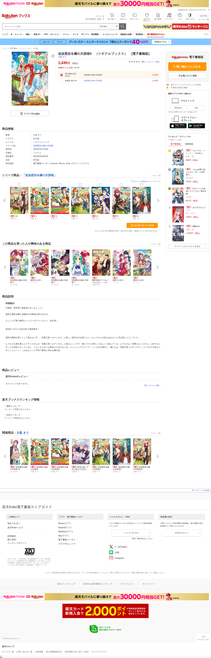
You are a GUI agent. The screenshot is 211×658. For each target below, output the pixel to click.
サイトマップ (148, 584)
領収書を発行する (181, 533)
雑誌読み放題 (126, 34)
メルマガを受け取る (131, 533)
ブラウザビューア (67, 544)
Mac (196, 108)
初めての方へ (13, 523)
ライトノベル (25, 48)
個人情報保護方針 (54, 652)
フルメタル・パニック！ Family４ (195, 151)
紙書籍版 (189, 144)
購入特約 (11, 539)
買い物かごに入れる (188, 66)
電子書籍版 (176, 144)
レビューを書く (154, 62)
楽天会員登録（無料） (94, 19)
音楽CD (37, 34)
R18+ (206, 34)
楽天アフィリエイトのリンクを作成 (186, 85)
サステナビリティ (100, 652)
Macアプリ (63, 535)
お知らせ (123, 19)
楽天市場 (203, 16)
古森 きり (62, 57)
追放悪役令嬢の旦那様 (43, 145)
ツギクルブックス (41, 142)
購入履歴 (157, 19)
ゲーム (66, 34)
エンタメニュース (110, 34)
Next (157, 267)
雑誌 (28, 34)
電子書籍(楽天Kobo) (155, 34)
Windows (178, 108)
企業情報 (39, 652)
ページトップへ (203, 640)
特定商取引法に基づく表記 (77, 652)
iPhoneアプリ (64, 523)
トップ (5, 34)
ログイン (99, 16)
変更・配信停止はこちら (141, 539)
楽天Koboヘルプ (15, 527)
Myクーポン (134, 19)
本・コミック (16, 34)
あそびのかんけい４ (196, 208)
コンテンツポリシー (17, 543)
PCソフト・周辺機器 (90, 34)
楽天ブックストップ (66, 584)
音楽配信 (139, 34)
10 (17, 216)
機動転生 (196, 226)
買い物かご (112, 19)
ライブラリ (169, 19)
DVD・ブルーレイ (51, 34)
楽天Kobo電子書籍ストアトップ (97, 584)
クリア (158, 181)
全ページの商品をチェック (143, 181)
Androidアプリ (65, 527)
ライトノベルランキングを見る (187, 246)
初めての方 (190, 19)
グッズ (75, 34)
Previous (5, 267)
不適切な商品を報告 (179, 87)
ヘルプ (179, 19)
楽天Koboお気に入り (147, 20)
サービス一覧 (204, 20)
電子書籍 (13, 48)
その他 (35, 48)
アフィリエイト (127, 584)
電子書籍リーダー (67, 539)
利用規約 (11, 536)
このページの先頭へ (202, 490)
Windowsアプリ (65, 531)
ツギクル (37, 153)
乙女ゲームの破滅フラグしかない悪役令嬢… (196, 191)
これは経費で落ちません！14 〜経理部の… (195, 172)
